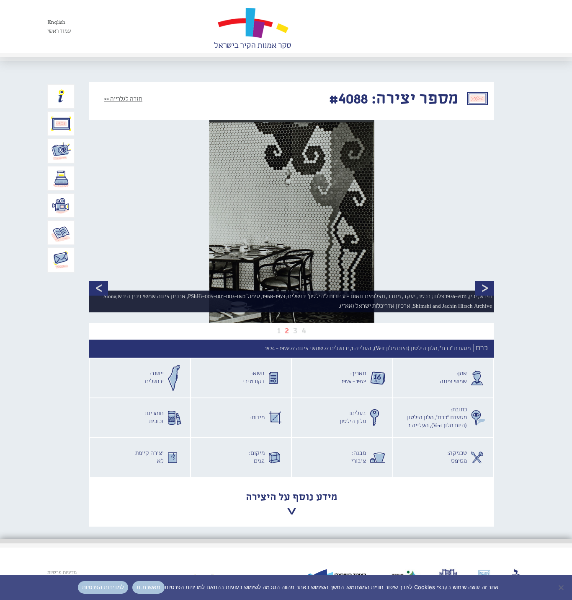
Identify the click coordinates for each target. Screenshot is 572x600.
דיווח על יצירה (61, 151)
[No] (561, 587)
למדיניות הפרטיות (103, 587)
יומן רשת (61, 178)
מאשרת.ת (148, 587)
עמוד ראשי (59, 31)
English (56, 22)
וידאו (61, 205)
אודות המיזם (61, 96)
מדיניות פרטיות (62, 573)
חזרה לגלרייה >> (123, 99)
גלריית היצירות (61, 123)
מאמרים (61, 232)
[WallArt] (252, 26)
